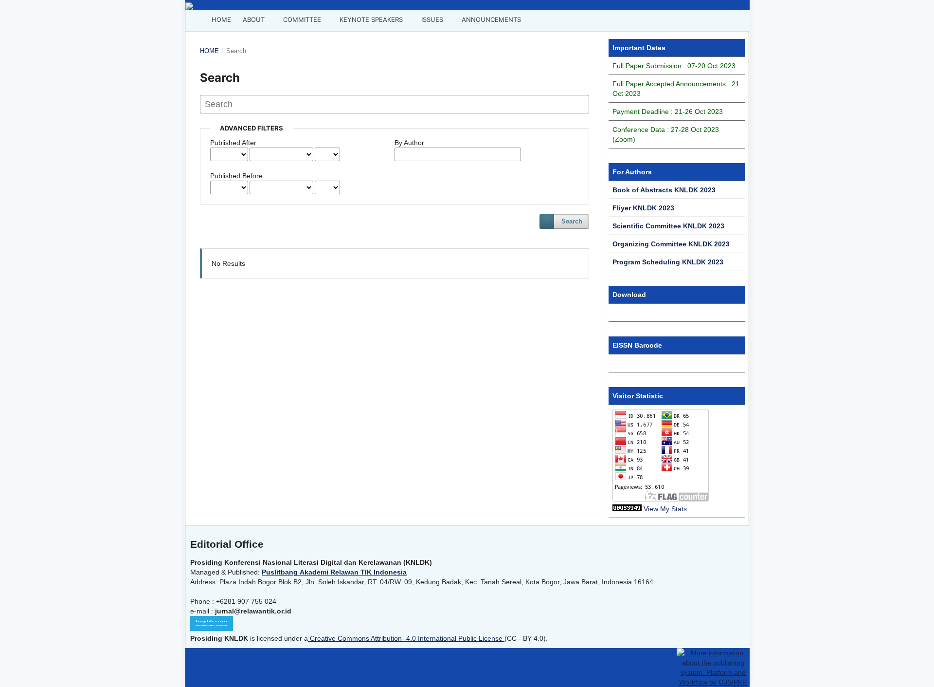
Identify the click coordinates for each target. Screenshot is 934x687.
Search (571, 221)
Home (220, 19)
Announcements (490, 19)
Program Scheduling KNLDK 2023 (667, 262)
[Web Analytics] (627, 509)
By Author (409, 143)
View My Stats (665, 509)
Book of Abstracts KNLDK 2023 (664, 190)
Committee (301, 19)
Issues (431, 19)
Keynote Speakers (370, 19)
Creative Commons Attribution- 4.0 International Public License (406, 638)
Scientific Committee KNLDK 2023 (668, 226)
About (254, 19)
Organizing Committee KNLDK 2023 (671, 244)
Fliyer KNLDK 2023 (643, 208)
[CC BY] (503, 638)
